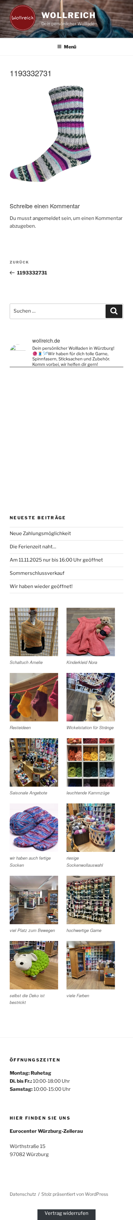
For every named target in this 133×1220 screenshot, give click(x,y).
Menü (70, 46)
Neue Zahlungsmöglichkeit (40, 533)
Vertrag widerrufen (66, 1213)
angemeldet (46, 218)
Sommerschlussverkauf (37, 573)
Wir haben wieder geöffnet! (41, 586)
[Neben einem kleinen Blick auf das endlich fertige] (66, 407)
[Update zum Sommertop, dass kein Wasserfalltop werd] (66, 473)
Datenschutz (23, 1194)
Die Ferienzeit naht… (33, 547)
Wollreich (68, 15)
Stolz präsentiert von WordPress (74, 1194)
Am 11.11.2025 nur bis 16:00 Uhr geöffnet (56, 560)
